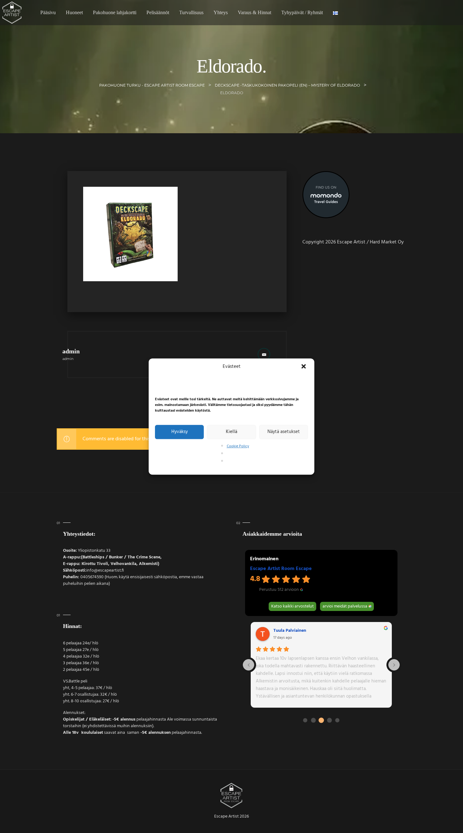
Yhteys (221, 12)
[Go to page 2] (321, 720)
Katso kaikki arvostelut (292, 606)
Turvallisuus (191, 12)
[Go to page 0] (305, 720)
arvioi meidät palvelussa (345, 606)
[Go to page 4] (337, 720)
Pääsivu (48, 12)
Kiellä (231, 432)
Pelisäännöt (157, 12)
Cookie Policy (238, 446)
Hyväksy (179, 432)
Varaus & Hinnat (254, 12)
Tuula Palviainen (289, 631)
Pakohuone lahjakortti (114, 12)
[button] (304, 367)
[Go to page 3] (329, 720)
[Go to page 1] (313, 720)
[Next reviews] (394, 664)
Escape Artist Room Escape (281, 569)
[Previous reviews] (248, 664)
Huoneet (74, 12)
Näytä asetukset (283, 432)
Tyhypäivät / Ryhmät (302, 12)
